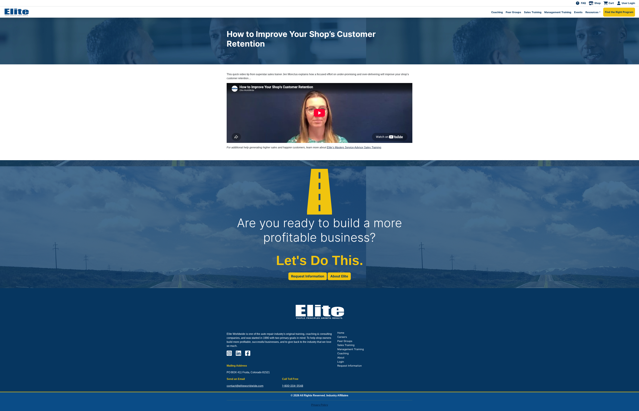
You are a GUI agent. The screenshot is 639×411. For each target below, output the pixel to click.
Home (340, 332)
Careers (342, 336)
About (340, 357)
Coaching (497, 12)
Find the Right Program (619, 12)
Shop (597, 3)
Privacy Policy (319, 405)
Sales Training (532, 12)
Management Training (557, 12)
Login (340, 361)
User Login (628, 3)
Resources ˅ (592, 12)
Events (578, 12)
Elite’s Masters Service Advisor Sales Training (354, 147)
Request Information (307, 276)
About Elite (339, 276)
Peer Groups (513, 12)
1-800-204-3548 (292, 385)
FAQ (583, 3)
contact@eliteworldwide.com (245, 385)
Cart (611, 3)
